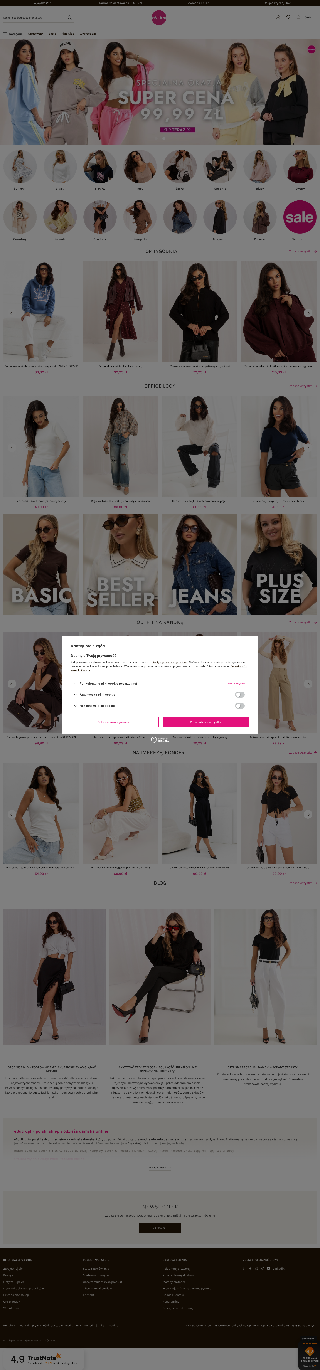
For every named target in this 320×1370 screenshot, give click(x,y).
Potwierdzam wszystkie (206, 722)
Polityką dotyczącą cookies (169, 662)
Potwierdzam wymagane (114, 722)
